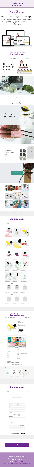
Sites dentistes (26, 463)
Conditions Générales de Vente (12, 463)
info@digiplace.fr (19, 461)
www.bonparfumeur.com (17, 14)
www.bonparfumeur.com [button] (17, 445)
